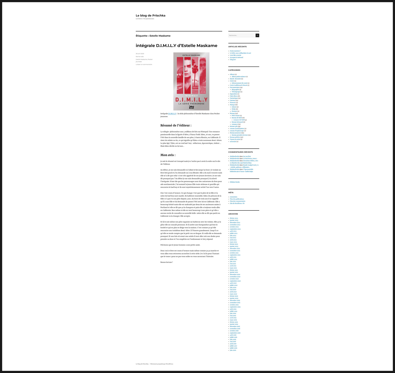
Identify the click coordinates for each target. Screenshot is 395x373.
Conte (232, 81)
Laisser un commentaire (144, 64)
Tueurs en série (235, 139)
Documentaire (234, 87)
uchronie (233, 141)
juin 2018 (233, 339)
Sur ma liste (247, 156)
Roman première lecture (240, 135)
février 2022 (234, 244)
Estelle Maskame (141, 59)
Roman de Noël (237, 118)
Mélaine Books (235, 182)
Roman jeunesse (235, 133)
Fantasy (232, 100)
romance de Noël (238, 120)
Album (232, 74)
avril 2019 (233, 318)
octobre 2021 (234, 253)
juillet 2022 (233, 233)
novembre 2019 (235, 303)
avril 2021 (233, 266)
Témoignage (236, 92)
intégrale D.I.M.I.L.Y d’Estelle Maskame (176, 45)
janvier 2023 (234, 220)
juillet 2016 (233, 348)
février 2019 (234, 322)
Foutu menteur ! (235, 51)
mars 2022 (233, 242)
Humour (233, 102)
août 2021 (233, 257)
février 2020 (234, 296)
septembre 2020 (235, 281)
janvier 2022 (234, 246)
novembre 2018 (235, 329)
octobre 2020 (234, 279)
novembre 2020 (235, 277)
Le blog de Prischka (150, 15)
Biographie (235, 89)
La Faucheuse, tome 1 (250, 158)
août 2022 (233, 231)
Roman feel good (237, 122)
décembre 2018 (235, 326)
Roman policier (235, 137)
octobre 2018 (234, 331)
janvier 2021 (234, 272)
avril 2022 (233, 240)
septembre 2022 (235, 229)
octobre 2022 (234, 227)
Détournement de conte (239, 83)
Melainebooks (234, 156)
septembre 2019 (235, 307)
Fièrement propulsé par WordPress (161, 364)
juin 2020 (233, 287)
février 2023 (234, 218)
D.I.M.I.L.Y (172, 114)
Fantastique (234, 98)
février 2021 (234, 270)
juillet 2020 (233, 285)
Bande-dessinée (235, 79)
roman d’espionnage (237, 131)
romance (235, 124)
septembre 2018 (235, 333)
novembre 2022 (235, 225)
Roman (232, 113)
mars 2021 (233, 268)
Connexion (233, 197)
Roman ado (140, 56)
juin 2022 (233, 235)
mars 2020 (233, 294)
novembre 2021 (235, 251)
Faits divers (234, 96)
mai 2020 (233, 290)
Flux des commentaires (237, 201)
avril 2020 (233, 292)
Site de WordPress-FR (237, 203)
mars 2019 (233, 320)
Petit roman (235, 115)
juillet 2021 (233, 259)
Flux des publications (237, 199)
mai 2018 (233, 341)
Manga (232, 105)
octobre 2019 (234, 305)
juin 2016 (233, 350)
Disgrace (233, 60)
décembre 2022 (235, 222)
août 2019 (233, 309)
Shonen (234, 111)
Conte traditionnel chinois (238, 85)
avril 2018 (233, 344)
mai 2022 (233, 238)
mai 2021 (233, 264)
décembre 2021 (235, 248)
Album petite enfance (239, 77)
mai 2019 (233, 316)
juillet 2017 (233, 346)
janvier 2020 (234, 298)
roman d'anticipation (237, 128)
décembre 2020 (235, 274)
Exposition (233, 94)
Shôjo (234, 109)
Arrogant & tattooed (236, 57)
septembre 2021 (235, 255)
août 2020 (233, 283)
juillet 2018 (233, 337)
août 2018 (233, 335)
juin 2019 (233, 313)
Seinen (234, 107)
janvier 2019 (234, 324)
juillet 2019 (233, 311)
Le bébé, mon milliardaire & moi (240, 53)
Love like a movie (235, 55)
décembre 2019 (235, 300)
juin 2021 (233, 261)
